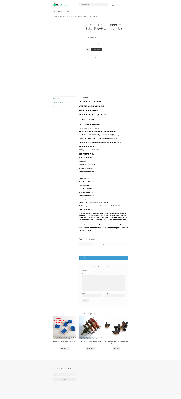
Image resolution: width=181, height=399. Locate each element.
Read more (116, 348)
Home (55, 16)
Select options (64, 348)
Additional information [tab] (58, 102)
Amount (88, 43)
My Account (60, 11)
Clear (99, 45)
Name (84, 293)
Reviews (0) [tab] (55, 106)
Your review (85, 274)
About (67, 11)
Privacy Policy (56, 391)
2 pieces (104, 244)
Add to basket (96, 49)
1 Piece (95, 244)
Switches (60, 16)
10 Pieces (100, 244)
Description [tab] (56, 98)
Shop (54, 11)
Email (106, 293)
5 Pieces (109, 244)
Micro (64, 16)
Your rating (85, 270)
